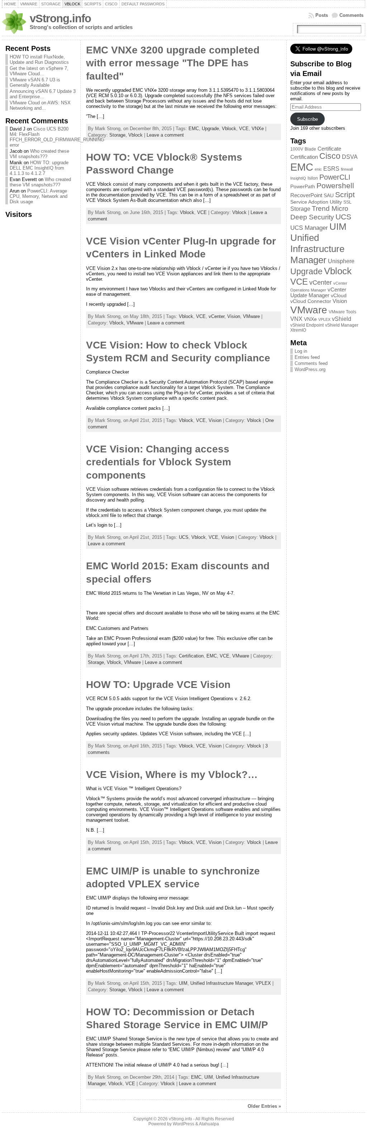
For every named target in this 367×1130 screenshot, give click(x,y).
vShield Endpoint (307, 325)
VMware (251, 316)
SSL (347, 202)
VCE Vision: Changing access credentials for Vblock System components (158, 462)
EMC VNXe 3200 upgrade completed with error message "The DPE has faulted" (172, 63)
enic (318, 169)
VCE (244, 128)
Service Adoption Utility (316, 202)
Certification (191, 656)
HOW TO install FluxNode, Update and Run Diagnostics (39, 59)
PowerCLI (335, 177)
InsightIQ (298, 178)
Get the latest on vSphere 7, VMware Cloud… (39, 71)
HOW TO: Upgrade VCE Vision (158, 684)
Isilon (313, 178)
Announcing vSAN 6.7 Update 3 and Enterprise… (43, 94)
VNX (296, 319)
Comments (351, 15)
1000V (296, 149)
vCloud (339, 295)
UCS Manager (309, 227)
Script (345, 194)
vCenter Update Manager (318, 292)
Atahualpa (209, 1123)
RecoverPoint (306, 195)
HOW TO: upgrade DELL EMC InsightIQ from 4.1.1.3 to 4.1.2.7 (39, 168)
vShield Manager (341, 325)
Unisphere (341, 261)
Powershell (335, 185)
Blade (310, 149)
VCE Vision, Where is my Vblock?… (172, 774)
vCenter (216, 316)
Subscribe (307, 119)
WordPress (183, 1123)
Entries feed (307, 357)
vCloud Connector (310, 301)
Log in (301, 351)
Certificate (329, 149)
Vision (233, 316)
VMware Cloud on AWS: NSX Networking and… (40, 105)
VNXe (258, 128)
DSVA (350, 156)
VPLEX (263, 983)
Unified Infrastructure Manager (221, 983)
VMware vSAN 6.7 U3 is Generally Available (35, 82)
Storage (300, 208)
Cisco (329, 156)
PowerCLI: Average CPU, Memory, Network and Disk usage (38, 196)
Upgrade (210, 128)
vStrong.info (60, 18)
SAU (329, 195)
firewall (347, 169)
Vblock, (118, 323)
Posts (321, 15)
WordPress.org (310, 369)
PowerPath (302, 186)
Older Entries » (264, 1106)
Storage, (118, 135)
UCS (184, 537)
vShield (341, 319)
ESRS (331, 169)
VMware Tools (342, 311)
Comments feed (311, 363)
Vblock (229, 128)
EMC (194, 128)
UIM (183, 983)
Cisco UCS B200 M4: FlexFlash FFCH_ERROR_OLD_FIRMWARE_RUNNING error (57, 137)
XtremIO (298, 330)
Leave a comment (165, 135)
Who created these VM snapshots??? (39, 153)
